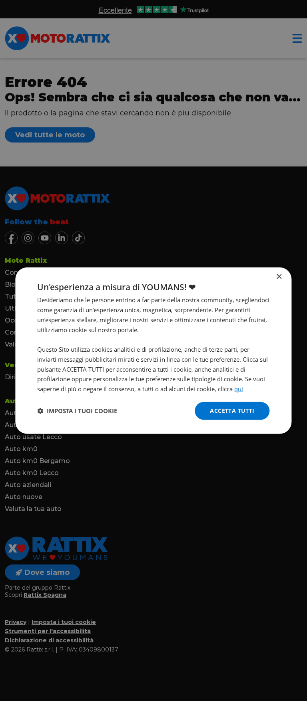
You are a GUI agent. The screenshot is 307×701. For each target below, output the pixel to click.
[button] (77, 410)
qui (238, 389)
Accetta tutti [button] (232, 410)
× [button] (279, 277)
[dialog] (153, 350)
